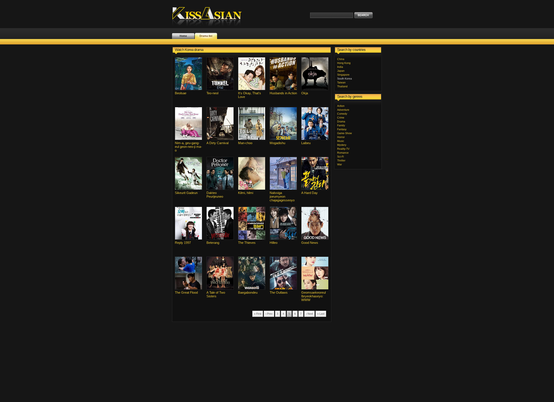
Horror (341, 137)
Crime (340, 117)
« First (257, 313)
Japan (341, 70)
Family (341, 125)
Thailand (342, 86)
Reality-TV (343, 148)
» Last (320, 313)
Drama (341, 121)
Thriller (341, 160)
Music (340, 141)
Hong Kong (344, 63)
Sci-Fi (340, 156)
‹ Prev (269, 313)
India (340, 66)
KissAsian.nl (210, 16)
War (339, 164)
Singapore (343, 74)
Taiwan (341, 82)
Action (341, 105)
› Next (309, 313)
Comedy (342, 113)
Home (183, 35)
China (340, 59)
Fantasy (341, 129)
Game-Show (344, 133)
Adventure (343, 109)
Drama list (206, 35)
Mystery (341, 144)
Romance (343, 152)
